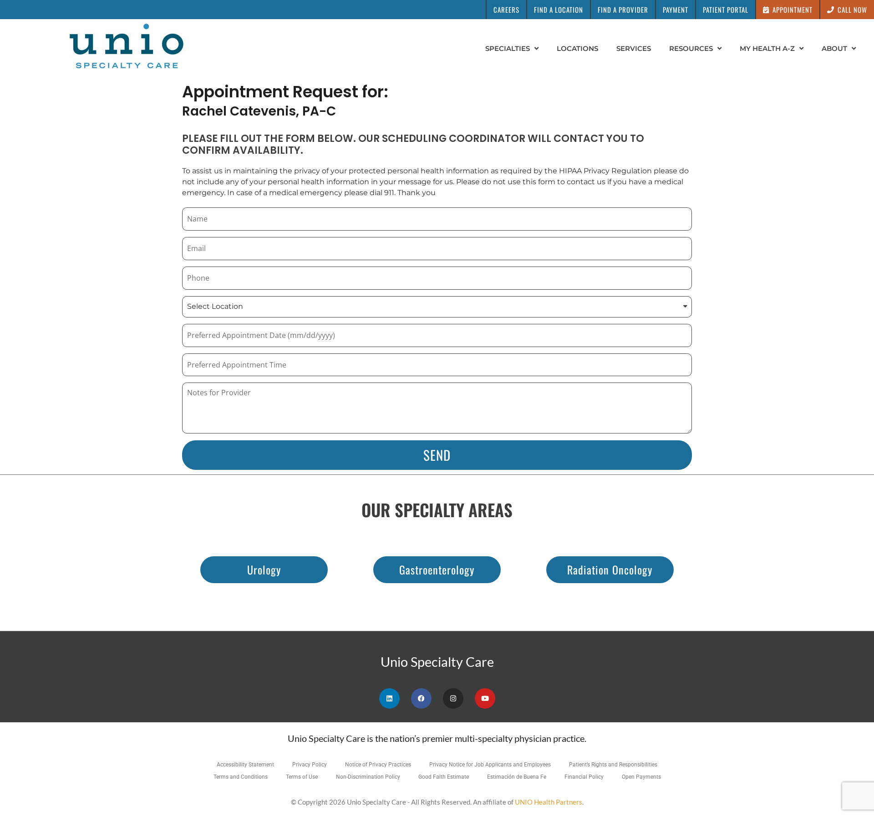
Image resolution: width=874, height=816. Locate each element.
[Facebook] (421, 698)
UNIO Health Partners (548, 802)
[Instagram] (453, 698)
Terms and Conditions (240, 777)
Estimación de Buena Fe (516, 777)
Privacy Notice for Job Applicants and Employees (490, 764)
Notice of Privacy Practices (378, 764)
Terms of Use (302, 777)
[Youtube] (485, 698)
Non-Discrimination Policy (368, 777)
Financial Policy (584, 777)
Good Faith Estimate (443, 777)
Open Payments (641, 777)
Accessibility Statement (245, 764)
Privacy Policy (309, 764)
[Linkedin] (389, 698)
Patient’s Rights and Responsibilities (613, 764)
